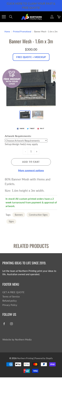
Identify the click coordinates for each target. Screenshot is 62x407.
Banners (19, 214)
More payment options (31, 170)
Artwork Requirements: (18, 135)
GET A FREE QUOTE (13, 292)
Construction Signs (38, 214)
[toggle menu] (4, 16)
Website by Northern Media (16, 339)
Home (7, 31)
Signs (11, 221)
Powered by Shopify (44, 358)
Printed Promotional (22, 31)
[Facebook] (4, 323)
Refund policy (9, 300)
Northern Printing (25, 358)
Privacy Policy (9, 305)
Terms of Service (11, 296)
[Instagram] (11, 323)
